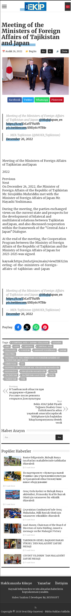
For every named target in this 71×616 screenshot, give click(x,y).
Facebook (15, 99)
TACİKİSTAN (11, 375)
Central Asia (45, 346)
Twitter (28, 99)
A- (50, 51)
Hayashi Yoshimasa (44, 350)
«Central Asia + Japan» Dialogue (30, 342)
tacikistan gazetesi (33, 375)
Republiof (11, 371)
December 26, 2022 (19, 139)
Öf (22, 364)
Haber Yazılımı (20, 597)
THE (23, 379)
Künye (27, 583)
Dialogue (10, 350)
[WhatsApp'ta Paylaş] (36, 327)
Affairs (57, 342)
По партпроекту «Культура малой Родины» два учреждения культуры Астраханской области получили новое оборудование (44, 477)
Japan (63, 350)
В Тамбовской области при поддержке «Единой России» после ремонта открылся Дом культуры (26, 392)
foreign (25, 350)
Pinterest (56, 99)
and (7, 346)
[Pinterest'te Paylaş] (45, 327)
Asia (16, 346)
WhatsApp (42, 99)
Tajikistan (10, 379)
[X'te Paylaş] (27, 327)
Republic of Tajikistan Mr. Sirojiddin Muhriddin (32, 367)
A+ (43, 51)
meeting (10, 354)
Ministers (10, 364)
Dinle (64, 51)
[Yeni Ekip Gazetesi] (35, 6)
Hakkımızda (9, 583)
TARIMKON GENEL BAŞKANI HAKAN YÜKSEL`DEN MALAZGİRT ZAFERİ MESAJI (43, 543)
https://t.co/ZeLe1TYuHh (23, 124)
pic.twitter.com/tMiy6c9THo (26, 128)
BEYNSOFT (53, 597)
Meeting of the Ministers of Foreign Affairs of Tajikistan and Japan (32, 359)
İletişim (61, 583)
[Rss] (35, 608)
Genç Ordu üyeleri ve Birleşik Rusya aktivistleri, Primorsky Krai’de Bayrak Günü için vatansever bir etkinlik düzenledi (44, 496)
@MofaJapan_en (50, 120)
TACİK (53, 371)
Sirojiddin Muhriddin (33, 371)
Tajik (51, 375)
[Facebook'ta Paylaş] (18, 327)
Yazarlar (44, 583)
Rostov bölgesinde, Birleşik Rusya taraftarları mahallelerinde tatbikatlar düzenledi (44, 460)
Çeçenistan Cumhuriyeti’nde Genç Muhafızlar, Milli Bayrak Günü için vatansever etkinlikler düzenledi (42, 512)
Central (28, 346)
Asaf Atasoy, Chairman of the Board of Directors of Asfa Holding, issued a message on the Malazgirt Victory (44, 528)
